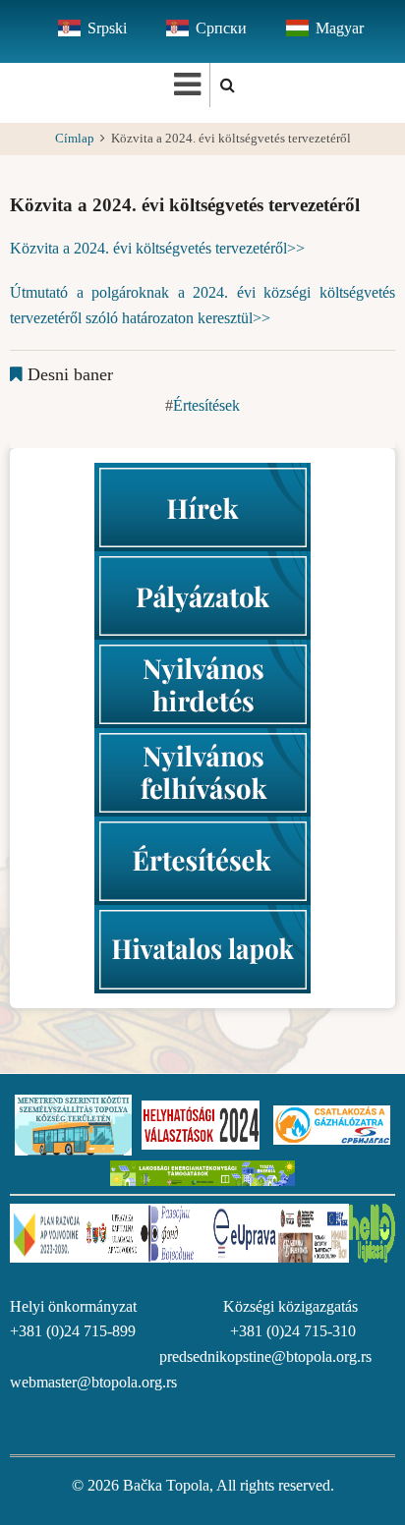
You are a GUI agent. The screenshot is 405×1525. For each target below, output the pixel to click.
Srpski (107, 28)
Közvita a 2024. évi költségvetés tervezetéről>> (157, 248)
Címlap (74, 138)
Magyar (340, 28)
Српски (221, 28)
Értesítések (206, 405)
